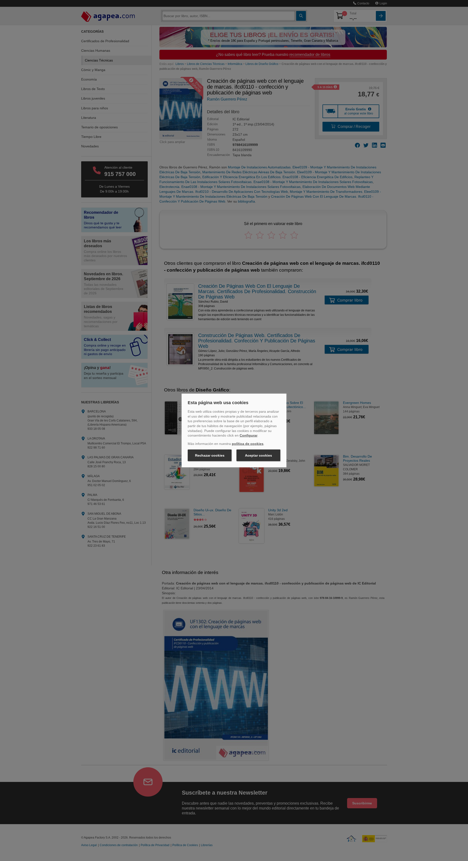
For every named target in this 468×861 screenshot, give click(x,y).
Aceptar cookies (258, 455)
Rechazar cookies (209, 455)
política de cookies (247, 444)
